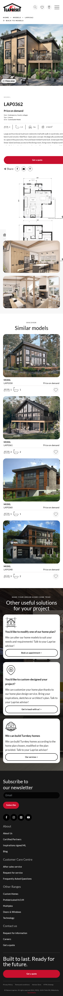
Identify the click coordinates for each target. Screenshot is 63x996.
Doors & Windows (12, 911)
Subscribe (11, 805)
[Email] (23, 169)
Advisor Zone (36, 985)
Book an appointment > (31, 653)
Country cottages (22, 115)
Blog (5, 851)
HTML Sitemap (48, 985)
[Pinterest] (30, 169)
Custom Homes (10, 893)
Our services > (31, 757)
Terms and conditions (22, 985)
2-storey (10, 117)
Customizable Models (14, 119)
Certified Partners (12, 839)
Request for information (15, 933)
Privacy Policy (8, 985)
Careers (7, 939)
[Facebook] (17, 169)
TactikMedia (31, 993)
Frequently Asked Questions (17, 878)
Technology (8, 917)
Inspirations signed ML (14, 845)
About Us (7, 833)
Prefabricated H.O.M (13, 899)
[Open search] (35, 7)
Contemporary (12, 115)
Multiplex (8, 905)
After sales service (12, 866)
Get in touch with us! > (32, 709)
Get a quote (9, 945)
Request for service (13, 872)
